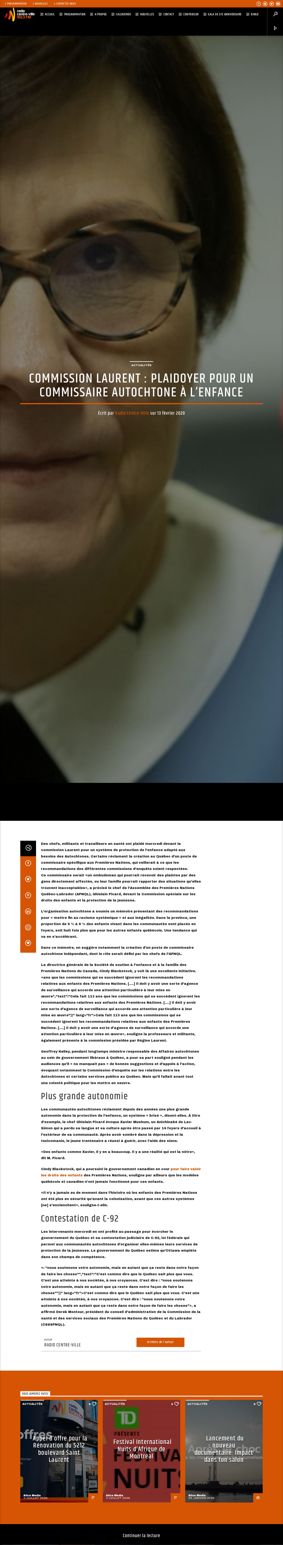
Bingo (255, 14)
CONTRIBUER (191, 14)
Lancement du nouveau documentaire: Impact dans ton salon (224, 1501)
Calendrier (123, 14)
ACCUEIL (50, 14)
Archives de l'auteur (160, 1393)
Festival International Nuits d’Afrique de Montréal (142, 1501)
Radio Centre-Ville (132, 437)
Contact (168, 14)
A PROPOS (101, 14)
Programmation (17, 3)
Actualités (141, 388)
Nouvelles (41, 3)
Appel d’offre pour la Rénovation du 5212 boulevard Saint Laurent (60, 1501)
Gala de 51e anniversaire (225, 14)
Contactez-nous (66, 3)
